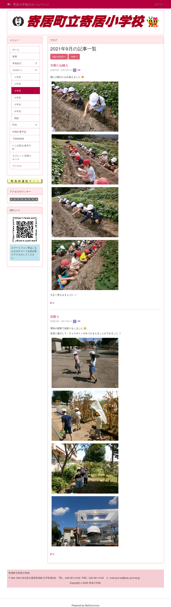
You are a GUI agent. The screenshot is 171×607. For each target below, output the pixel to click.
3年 (79, 70)
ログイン (159, 4)
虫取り (54, 316)
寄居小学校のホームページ (31, 4)
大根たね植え (59, 65)
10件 (73, 56)
